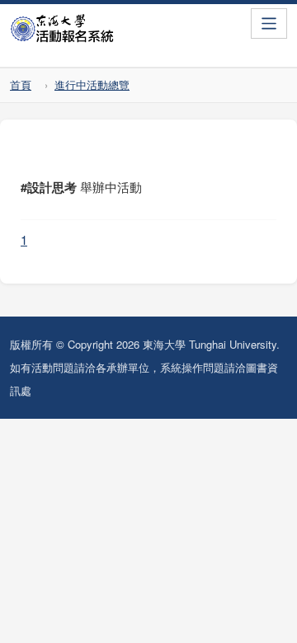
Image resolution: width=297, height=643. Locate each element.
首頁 (20, 84)
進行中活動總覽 (92, 84)
